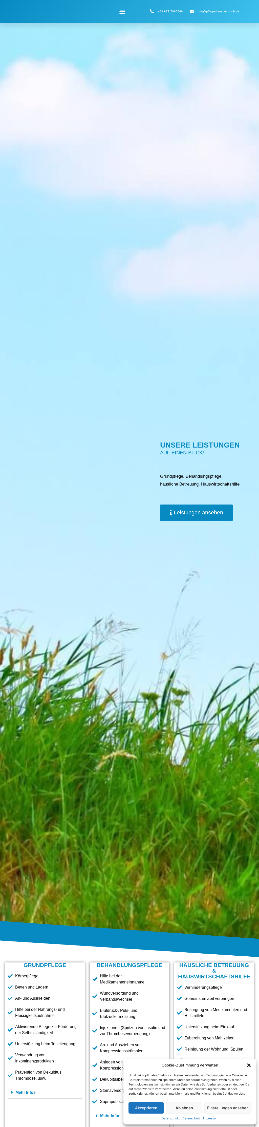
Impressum (210, 1118)
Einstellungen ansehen (228, 1107)
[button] (248, 1065)
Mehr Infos (25, 1092)
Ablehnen (184, 1107)
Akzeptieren (146, 1107)
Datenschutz (171, 1118)
